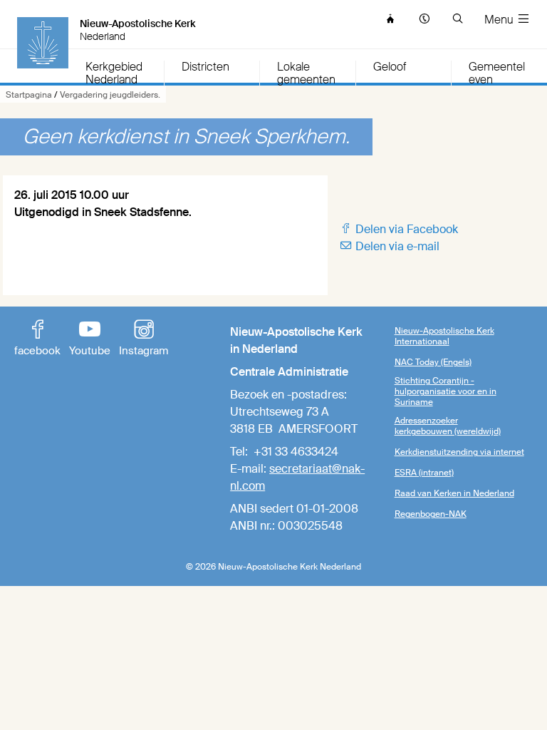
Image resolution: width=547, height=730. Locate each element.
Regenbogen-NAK (431, 514)
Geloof (389, 67)
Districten (205, 67)
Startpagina (29, 95)
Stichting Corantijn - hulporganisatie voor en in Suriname (445, 391)
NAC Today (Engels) (433, 362)
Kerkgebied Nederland (113, 73)
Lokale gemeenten (306, 73)
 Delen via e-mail (389, 246)
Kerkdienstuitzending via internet (459, 452)
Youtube (89, 339)
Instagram (143, 339)
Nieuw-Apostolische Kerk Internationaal (444, 336)
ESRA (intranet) (424, 472)
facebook (37, 339)
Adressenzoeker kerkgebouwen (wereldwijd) (448, 426)
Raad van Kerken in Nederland (454, 493)
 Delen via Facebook (398, 229)
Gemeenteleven (497, 73)
